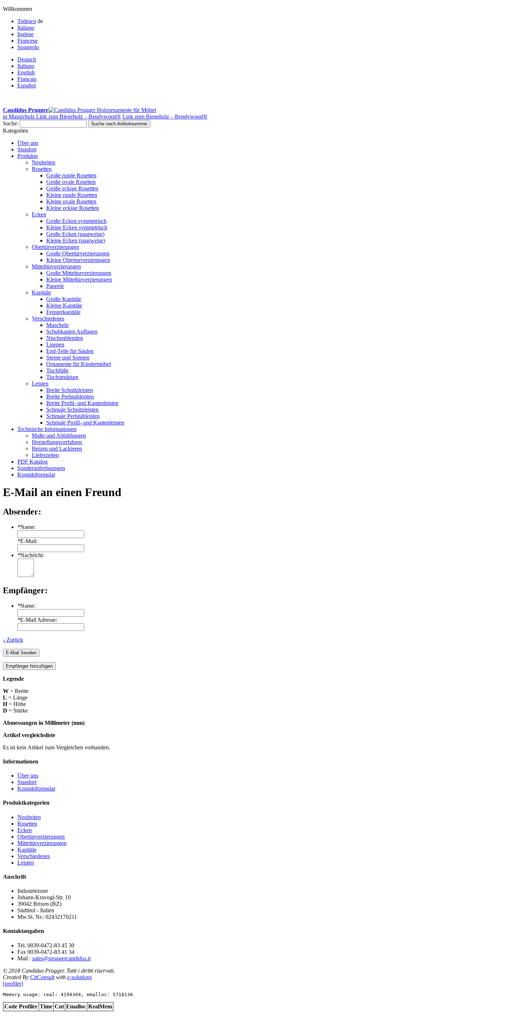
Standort (26, 782)
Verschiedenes (33, 856)
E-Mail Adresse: (37, 620)
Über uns (27, 775)
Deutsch (26, 59)
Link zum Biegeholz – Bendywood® (78, 116)
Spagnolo (28, 47)
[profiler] (13, 984)
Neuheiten (29, 817)
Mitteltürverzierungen (41, 843)
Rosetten (27, 824)
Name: (26, 527)
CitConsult (42, 977)
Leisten (25, 863)
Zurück (13, 640)
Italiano (25, 28)
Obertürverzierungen (41, 837)
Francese (27, 41)
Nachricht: (30, 555)
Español (26, 85)
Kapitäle (26, 850)
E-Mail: (27, 541)
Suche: (10, 123)
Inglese (25, 34)
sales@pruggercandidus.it (61, 958)
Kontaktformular (36, 788)
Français (26, 79)
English (26, 72)
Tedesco (26, 21)
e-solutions (79, 977)
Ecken (24, 830)
